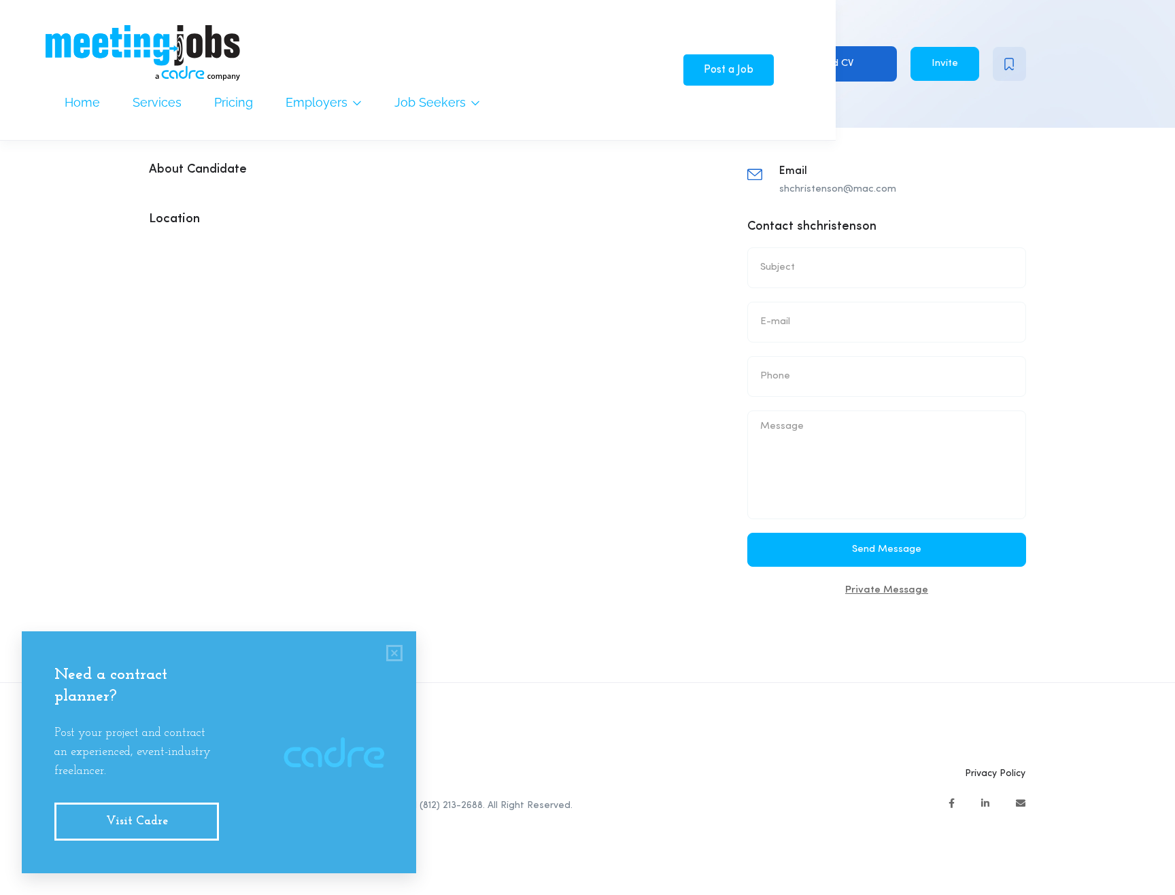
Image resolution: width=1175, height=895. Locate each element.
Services (157, 102)
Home (82, 102)
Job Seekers (431, 102)
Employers (318, 102)
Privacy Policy (995, 773)
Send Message (886, 549)
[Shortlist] (1009, 64)
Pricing (233, 102)
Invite (945, 63)
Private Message (886, 590)
